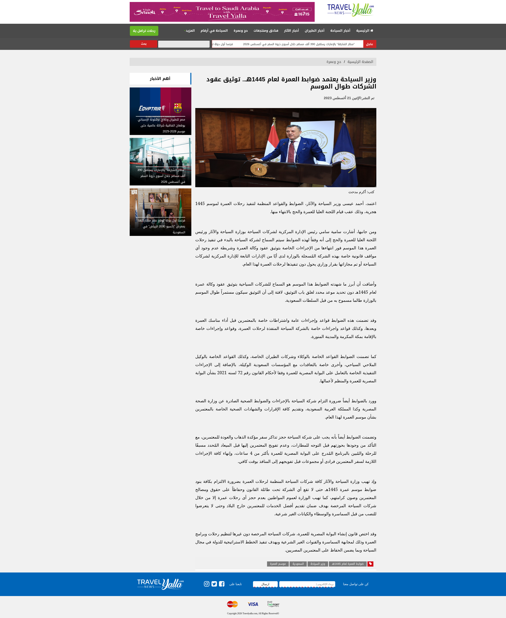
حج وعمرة (241, 31)
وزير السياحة (318, 564)
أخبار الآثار (291, 31)
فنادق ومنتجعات (266, 31)
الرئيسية (363, 31)
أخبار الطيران (315, 31)
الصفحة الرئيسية (360, 61)
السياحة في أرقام (214, 31)
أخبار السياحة (340, 31)
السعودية (298, 564)
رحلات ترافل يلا (144, 31)
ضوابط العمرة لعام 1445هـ (348, 564)
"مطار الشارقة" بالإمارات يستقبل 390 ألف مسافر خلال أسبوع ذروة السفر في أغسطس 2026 (321, 44)
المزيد (190, 31)
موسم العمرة (278, 564)
